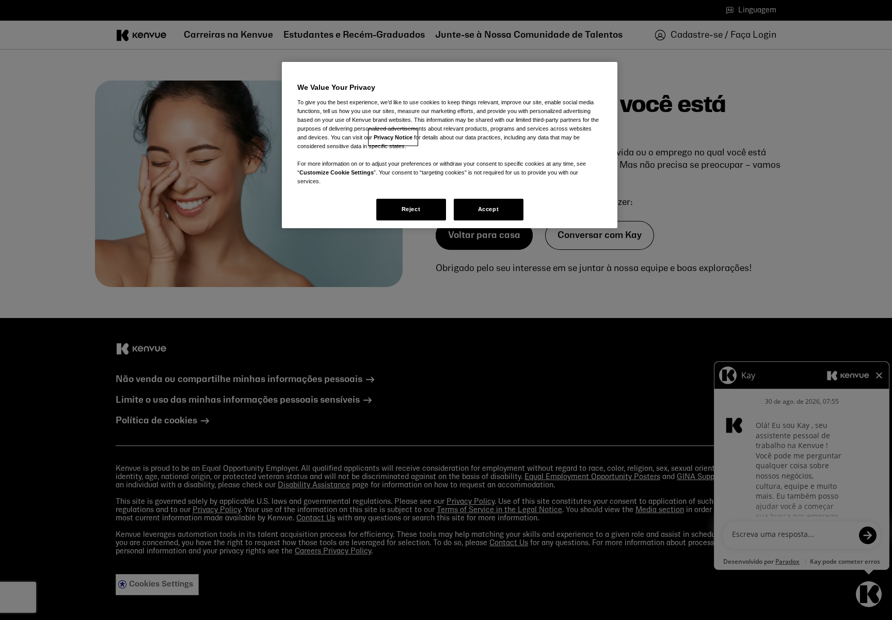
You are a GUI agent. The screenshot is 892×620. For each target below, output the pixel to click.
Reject (411, 209)
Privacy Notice (393, 137)
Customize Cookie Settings (336, 172)
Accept (488, 209)
